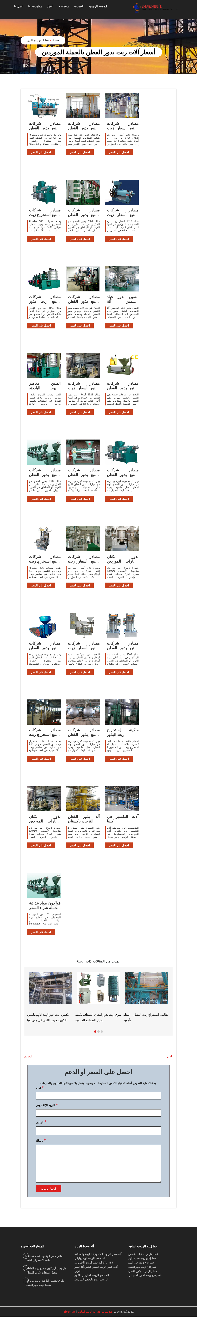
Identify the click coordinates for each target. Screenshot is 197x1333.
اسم (40, 1087)
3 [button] (102, 1031)
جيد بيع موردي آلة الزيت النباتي (95, 1311)
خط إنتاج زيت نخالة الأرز (142, 1258)
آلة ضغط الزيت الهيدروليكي (89, 1258)
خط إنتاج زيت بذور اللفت (142, 1267)
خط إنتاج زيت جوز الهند (141, 1262)
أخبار (50, 6)
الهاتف (41, 1122)
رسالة (41, 1140)
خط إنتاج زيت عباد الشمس (143, 1254)
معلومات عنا (35, 6)
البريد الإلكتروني (47, 1104)
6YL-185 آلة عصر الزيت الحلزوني (93, 1262)
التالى (169, 1056)
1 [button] (95, 1031)
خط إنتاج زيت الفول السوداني (145, 1275)
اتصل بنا (18, 6)
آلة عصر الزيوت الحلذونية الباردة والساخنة (97, 1254)
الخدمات (78, 6)
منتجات (65, 6)
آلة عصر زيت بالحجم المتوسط (91, 1279)
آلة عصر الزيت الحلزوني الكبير (91, 1275)
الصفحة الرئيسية (97, 6)
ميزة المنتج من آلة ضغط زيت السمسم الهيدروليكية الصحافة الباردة (142, 1012)
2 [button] (98, 1031)
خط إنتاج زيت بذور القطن (142, 1271)
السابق (28, 1056)
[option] (147, 995)
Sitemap (69, 1311)
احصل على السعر (41, 152)
